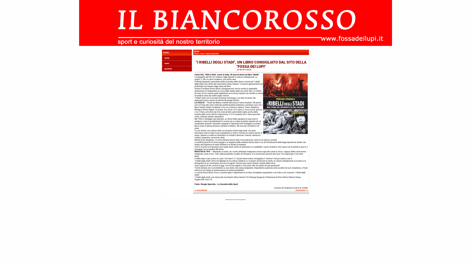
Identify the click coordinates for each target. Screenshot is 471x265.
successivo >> (302, 190)
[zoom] (285, 133)
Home (196, 54)
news (166, 63)
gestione (168, 69)
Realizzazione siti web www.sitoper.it (235, 199)
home (167, 58)
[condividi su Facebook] (283, 188)
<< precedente (201, 190)
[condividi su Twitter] (300, 188)
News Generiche (212, 54)
